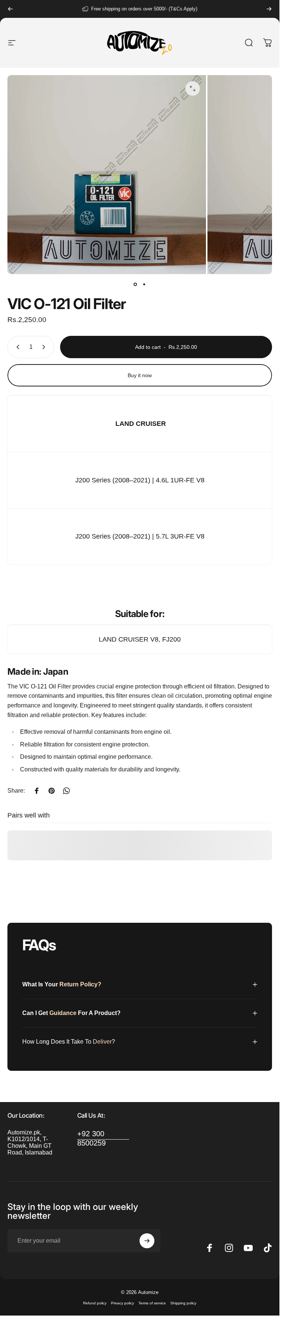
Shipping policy (183, 1303)
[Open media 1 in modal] (192, 88)
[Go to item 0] (135, 284)
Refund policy (95, 1303)
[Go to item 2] (144, 284)
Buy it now (140, 375)
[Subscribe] (147, 1240)
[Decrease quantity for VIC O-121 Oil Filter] (16, 347)
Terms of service (152, 1303)
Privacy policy (122, 1303)
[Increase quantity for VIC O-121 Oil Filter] (45, 347)
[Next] (269, 9)
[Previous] (10, 9)
